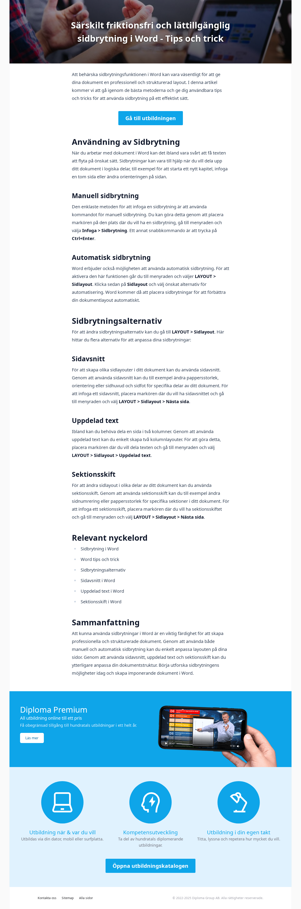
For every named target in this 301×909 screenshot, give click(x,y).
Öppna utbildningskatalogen (150, 865)
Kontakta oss (47, 898)
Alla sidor (86, 898)
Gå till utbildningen (150, 118)
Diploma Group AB (205, 898)
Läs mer (32, 738)
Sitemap (68, 898)
